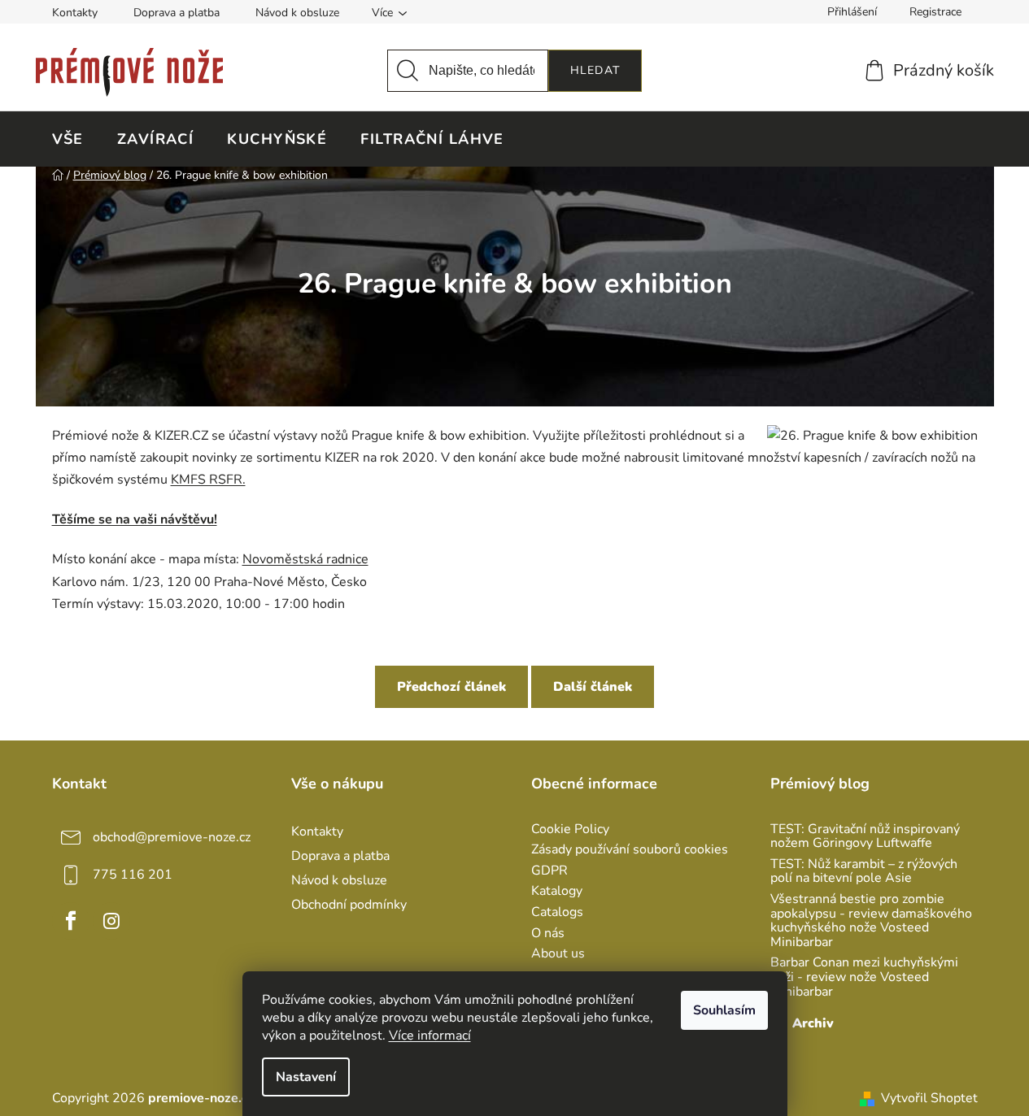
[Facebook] (70, 921)
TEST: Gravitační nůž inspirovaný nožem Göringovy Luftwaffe (865, 837)
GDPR (549, 871)
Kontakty (75, 12)
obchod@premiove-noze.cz (172, 837)
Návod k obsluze (297, 12)
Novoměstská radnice (305, 559)
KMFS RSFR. (208, 480)
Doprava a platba (176, 12)
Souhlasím (724, 1010)
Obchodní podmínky (349, 905)
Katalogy (556, 891)
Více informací (430, 1035)
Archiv (813, 1023)
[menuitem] (68, 139)
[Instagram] (111, 921)
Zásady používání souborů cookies (629, 850)
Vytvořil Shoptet (929, 1098)
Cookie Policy (570, 830)
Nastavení (306, 1077)
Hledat (595, 70)
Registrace (935, 12)
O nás (548, 934)
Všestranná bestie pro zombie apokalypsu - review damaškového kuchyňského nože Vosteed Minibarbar (871, 920)
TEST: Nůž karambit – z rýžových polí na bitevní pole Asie (863, 872)
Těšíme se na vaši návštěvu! (134, 519)
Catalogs (557, 912)
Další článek (592, 687)
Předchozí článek (451, 687)
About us (558, 954)
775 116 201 (132, 875)
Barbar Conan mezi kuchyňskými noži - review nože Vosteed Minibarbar (864, 977)
